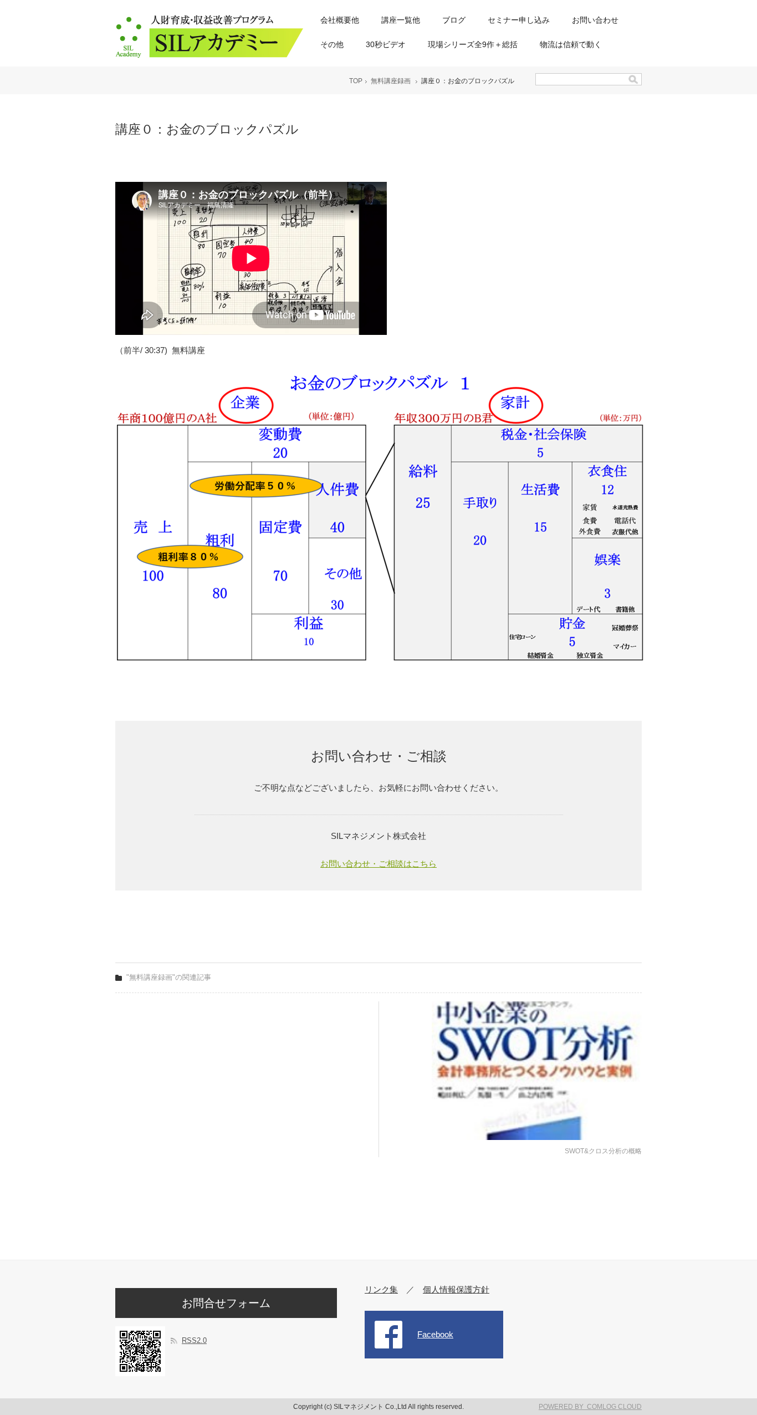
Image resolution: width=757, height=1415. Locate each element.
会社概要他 (339, 20)
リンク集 (381, 1289)
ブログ (454, 20)
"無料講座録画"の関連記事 (168, 977)
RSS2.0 (194, 1340)
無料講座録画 (391, 81)
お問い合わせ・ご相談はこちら (378, 863)
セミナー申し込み (519, 20)
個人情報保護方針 (456, 1289)
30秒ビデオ (386, 44)
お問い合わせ (595, 20)
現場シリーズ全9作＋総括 (473, 44)
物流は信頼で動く (571, 44)
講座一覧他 (400, 20)
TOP (355, 81)
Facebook (435, 1334)
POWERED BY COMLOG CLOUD (590, 1407)
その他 (332, 44)
